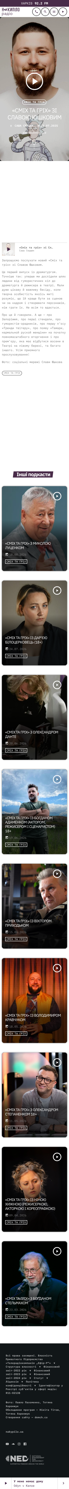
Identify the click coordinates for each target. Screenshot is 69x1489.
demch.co (41, 1417)
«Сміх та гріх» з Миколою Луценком (28, 545)
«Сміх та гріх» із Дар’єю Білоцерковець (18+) (26, 640)
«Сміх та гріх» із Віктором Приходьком (28, 923)
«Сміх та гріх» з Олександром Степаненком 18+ (31, 1112)
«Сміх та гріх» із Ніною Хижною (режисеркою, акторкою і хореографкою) (30, 1204)
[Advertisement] (34, 202)
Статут (39, 1378)
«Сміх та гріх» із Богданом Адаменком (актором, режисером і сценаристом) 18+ (30, 824)
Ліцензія (12, 1381)
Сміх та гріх (34, 102)
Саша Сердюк (24, 125)
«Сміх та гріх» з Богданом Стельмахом (28, 1300)
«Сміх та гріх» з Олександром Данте (31, 734)
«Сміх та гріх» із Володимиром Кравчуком (33, 1017)
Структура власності (21, 1366)
